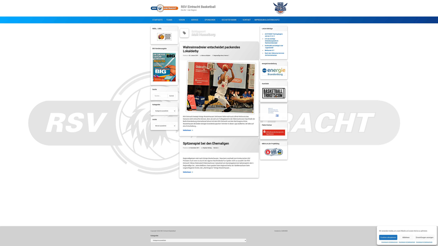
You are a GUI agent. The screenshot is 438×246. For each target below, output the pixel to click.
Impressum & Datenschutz (389, 242)
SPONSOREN (210, 20)
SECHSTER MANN (229, 20)
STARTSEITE (157, 20)
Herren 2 (215, 148)
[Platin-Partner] (273, 132)
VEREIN (182, 20)
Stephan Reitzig (207, 148)
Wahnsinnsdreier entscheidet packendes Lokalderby (211, 49)
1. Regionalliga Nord (218, 55)
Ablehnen (405, 237)
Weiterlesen (187, 130)
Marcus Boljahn (205, 55)
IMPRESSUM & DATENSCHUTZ (267, 20)
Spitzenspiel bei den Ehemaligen (206, 143)
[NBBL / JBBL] (164, 37)
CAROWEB (284, 231)
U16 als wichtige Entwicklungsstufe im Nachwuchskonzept (271, 41)
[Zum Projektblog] (273, 152)
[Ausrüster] (273, 93)
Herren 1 (226, 55)
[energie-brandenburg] (273, 72)
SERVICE (194, 20)
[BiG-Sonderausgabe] (164, 67)
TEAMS (169, 20)
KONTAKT (247, 20)
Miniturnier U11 (269, 50)
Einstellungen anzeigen (424, 237)
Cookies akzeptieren (388, 237)
